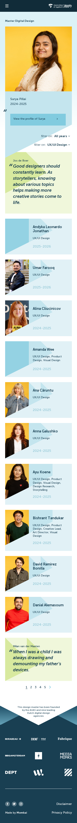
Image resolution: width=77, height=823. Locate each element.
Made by (16, 812)
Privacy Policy (62, 812)
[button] (7, 6)
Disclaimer (64, 804)
